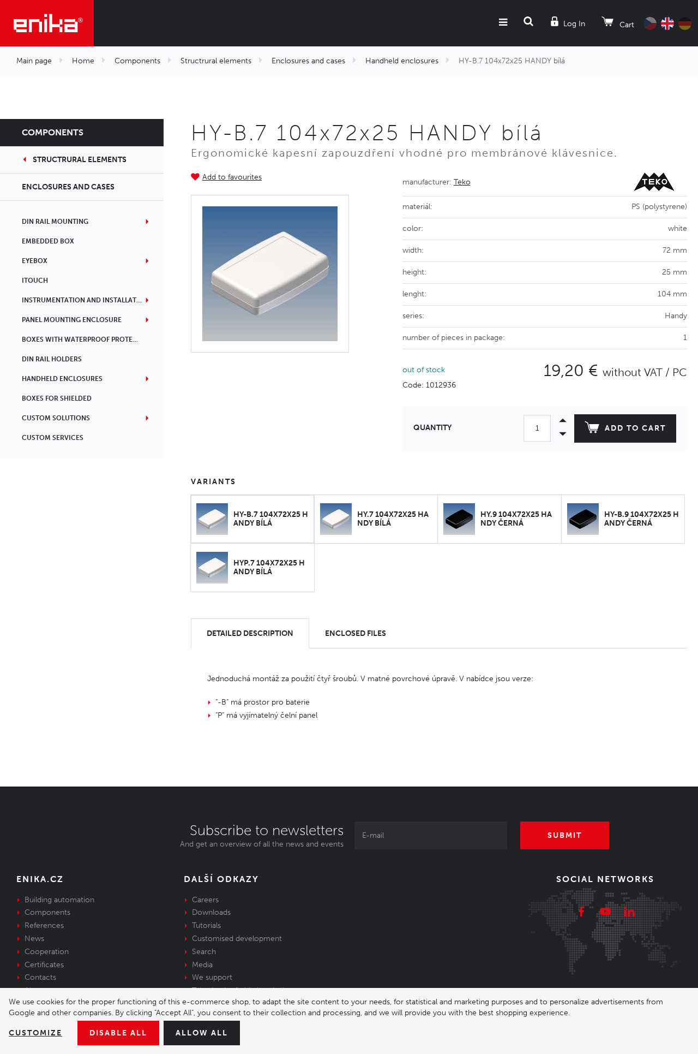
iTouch (35, 280)
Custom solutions (56, 418)
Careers (205, 899)
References (44, 925)
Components (137, 60)
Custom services (52, 438)
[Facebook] (581, 913)
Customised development (237, 938)
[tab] (250, 633)
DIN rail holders (52, 359)
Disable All (118, 1033)
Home (83, 60)
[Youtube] (605, 913)
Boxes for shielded (57, 398)
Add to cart (635, 428)
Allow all (202, 1033)
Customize (35, 1033)
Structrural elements (215, 60)
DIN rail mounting (55, 221)
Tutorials (206, 925)
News (34, 938)
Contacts (40, 977)
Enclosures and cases (308, 60)
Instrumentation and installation (85, 300)
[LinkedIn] (629, 913)
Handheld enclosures (401, 60)
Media (202, 964)
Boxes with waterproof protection (88, 339)
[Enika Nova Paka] (47, 23)
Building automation (59, 899)
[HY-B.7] (270, 274)
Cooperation (47, 951)
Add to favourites (232, 177)
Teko (462, 182)
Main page (34, 60)
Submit (564, 835)
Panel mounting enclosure (72, 320)
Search (204, 951)
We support (212, 977)
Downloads (211, 912)
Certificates (44, 964)
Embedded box (48, 241)
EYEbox (34, 261)
